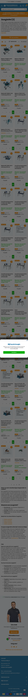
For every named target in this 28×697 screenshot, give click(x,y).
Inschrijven (14, 352)
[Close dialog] (27, 340)
